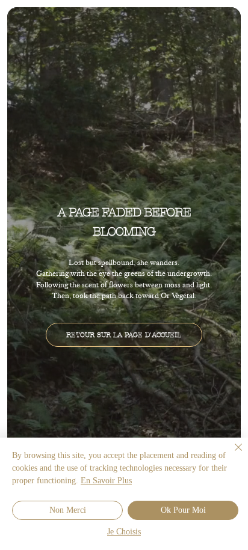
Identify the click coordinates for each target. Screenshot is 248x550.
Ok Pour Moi (183, 511)
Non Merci (67, 511)
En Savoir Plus (106, 481)
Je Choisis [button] (124, 532)
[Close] (231, 454)
